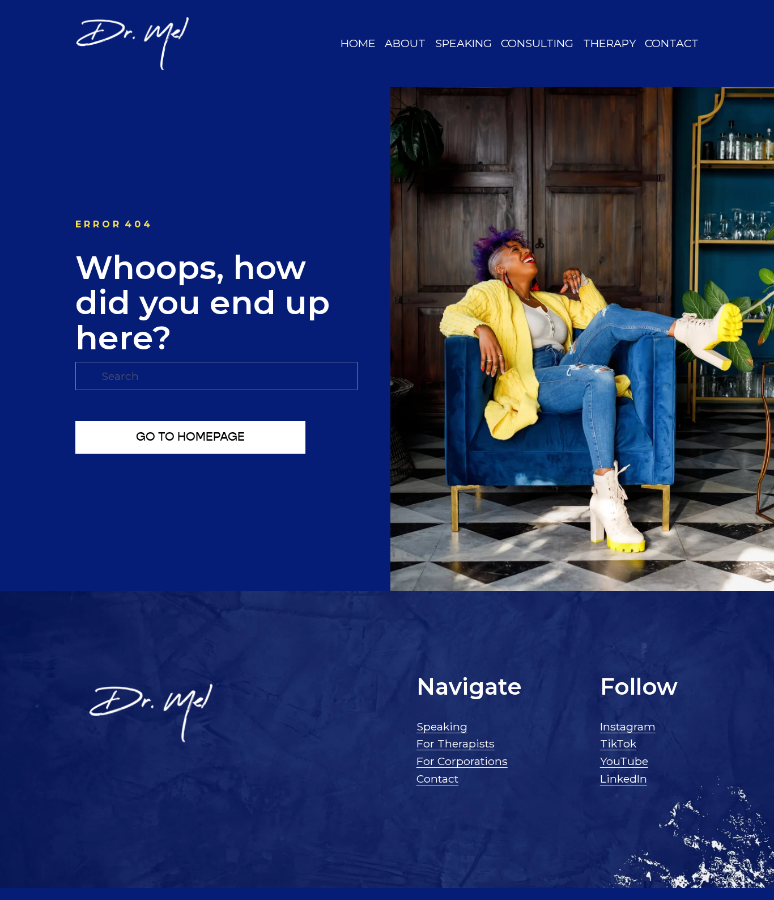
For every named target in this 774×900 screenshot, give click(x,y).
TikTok (618, 743)
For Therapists (455, 743)
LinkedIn (623, 778)
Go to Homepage (190, 437)
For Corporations (462, 761)
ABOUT (405, 43)
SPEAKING (463, 43)
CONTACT (672, 43)
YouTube (624, 761)
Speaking (441, 726)
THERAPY (609, 43)
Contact (437, 778)
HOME (358, 43)
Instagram (628, 726)
